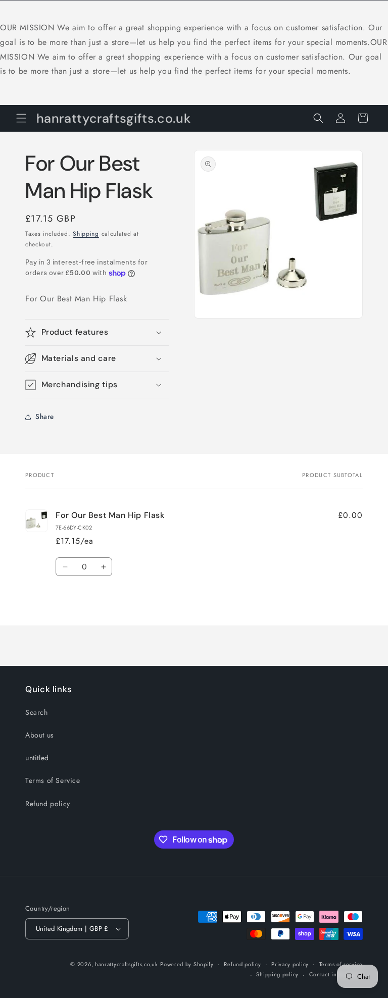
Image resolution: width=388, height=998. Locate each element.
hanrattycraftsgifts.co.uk (126, 964)
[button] (21, 118)
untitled (37, 758)
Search (36, 712)
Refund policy (47, 804)
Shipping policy (277, 974)
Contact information (336, 974)
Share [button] (44, 416)
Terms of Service (52, 780)
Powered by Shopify (187, 964)
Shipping (86, 233)
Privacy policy (290, 964)
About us (39, 735)
